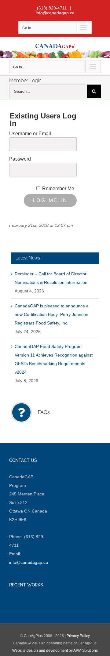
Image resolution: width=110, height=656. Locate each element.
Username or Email (30, 133)
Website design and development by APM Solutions (55, 650)
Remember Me (58, 188)
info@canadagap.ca (55, 12)
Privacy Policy (78, 636)
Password (20, 158)
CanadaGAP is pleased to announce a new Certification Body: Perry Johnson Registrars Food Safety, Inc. (52, 314)
